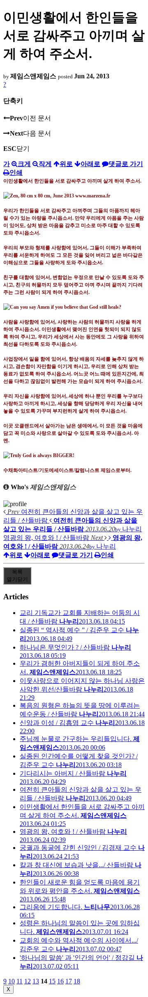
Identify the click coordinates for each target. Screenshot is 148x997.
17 (68, 981)
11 (19, 981)
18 (77, 981)
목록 (17, 575)
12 (27, 981)
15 (52, 981)
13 (35, 981)
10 (11, 981)
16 (60, 981)
